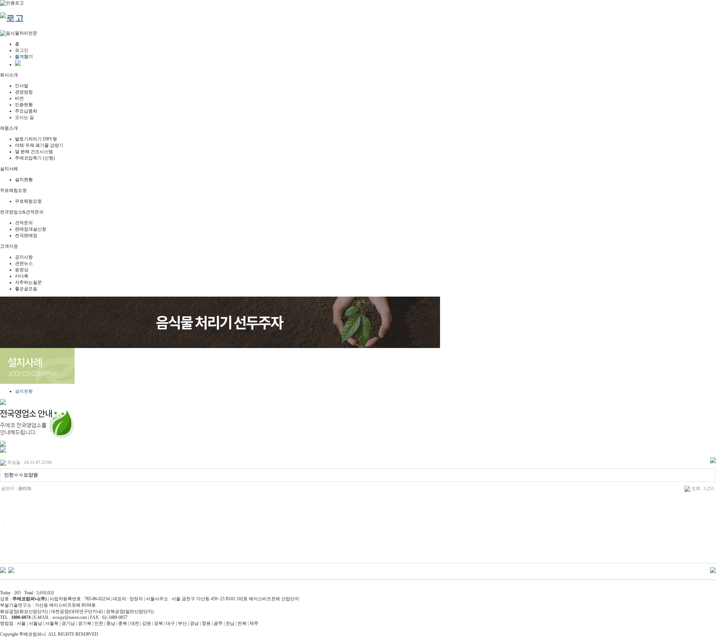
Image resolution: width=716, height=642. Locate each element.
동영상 (21, 269)
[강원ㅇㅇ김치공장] (3, 569)
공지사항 (24, 257)
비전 (19, 98)
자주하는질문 (28, 282)
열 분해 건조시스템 (34, 151)
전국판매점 (26, 235)
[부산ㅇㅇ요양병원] (11, 569)
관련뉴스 (24, 263)
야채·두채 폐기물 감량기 (39, 145)
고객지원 (9, 246)
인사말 (21, 85)
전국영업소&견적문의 (22, 212)
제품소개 (9, 128)
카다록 (21, 276)
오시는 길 (24, 117)
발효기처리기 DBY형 (36, 139)
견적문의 (24, 222)
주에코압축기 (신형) (35, 158)
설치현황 (24, 179)
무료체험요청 (13, 190)
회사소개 (9, 75)
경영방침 (24, 92)
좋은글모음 (26, 288)
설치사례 (9, 168)
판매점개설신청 (30, 229)
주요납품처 (26, 111)
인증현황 (24, 104)
